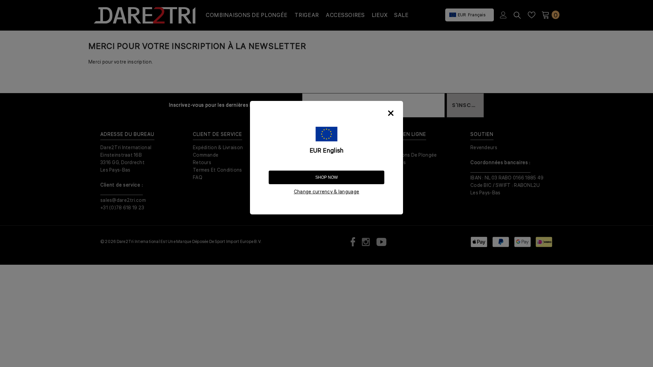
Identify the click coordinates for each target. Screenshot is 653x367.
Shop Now (326, 177)
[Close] (391, 113)
